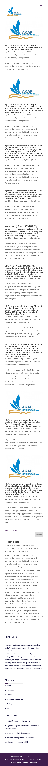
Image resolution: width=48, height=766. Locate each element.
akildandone (12, 52)
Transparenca (23, 58)
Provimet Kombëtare (14, 699)
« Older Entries (11, 530)
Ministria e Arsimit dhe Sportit (18, 733)
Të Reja (9, 704)
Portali (9, 695)
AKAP (8, 686)
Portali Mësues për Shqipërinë (18, 721)
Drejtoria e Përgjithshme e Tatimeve (20, 738)
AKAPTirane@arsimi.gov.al (27, 762)
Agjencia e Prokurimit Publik (17, 742)
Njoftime (19, 55)
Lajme (35, 52)
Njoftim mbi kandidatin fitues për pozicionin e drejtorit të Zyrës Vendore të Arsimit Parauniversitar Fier (23, 47)
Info (8, 708)
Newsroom (9, 55)
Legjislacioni (11, 690)
